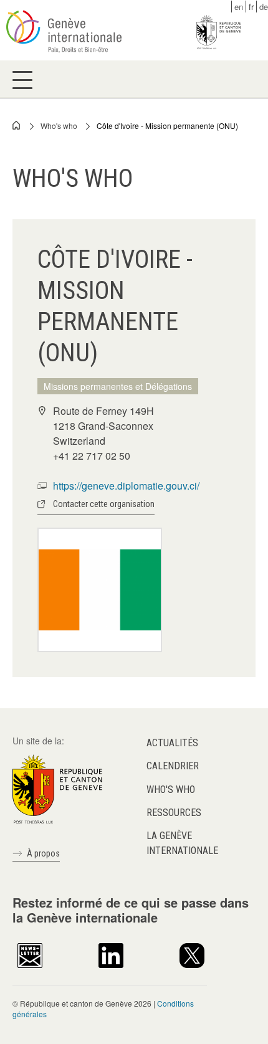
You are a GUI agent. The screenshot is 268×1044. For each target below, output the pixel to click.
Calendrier (172, 766)
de (263, 6)
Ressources (173, 813)
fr (251, 6)
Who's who (59, 125)
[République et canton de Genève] (57, 788)
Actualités (172, 743)
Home (16, 125)
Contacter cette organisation (104, 504)
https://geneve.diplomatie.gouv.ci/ (126, 485)
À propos (43, 853)
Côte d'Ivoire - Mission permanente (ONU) (167, 125)
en (238, 6)
